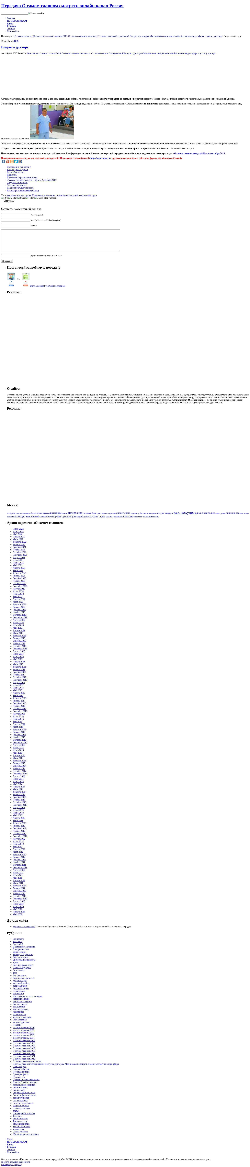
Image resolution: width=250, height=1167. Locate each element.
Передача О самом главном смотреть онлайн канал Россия (62, 5)
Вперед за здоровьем (23, 954)
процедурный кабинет (24, 1085)
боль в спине (36, 513)
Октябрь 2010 (19, 896)
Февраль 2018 (19, 667)
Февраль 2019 (19, 635)
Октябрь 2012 (19, 833)
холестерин (127, 516)
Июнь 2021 (18, 562)
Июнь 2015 (18, 750)
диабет (120, 512)
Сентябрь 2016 (20, 711)
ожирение (10, 516)
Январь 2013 (19, 825)
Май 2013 (17, 815)
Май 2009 (17, 914)
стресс (102, 516)
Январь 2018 (19, 669)
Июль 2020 (18, 591)
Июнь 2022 (18, 531)
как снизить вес (206, 512)
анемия (18, 513)
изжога (145, 513)
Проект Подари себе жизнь (26, 1079)
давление (105, 513)
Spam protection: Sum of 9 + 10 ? (46, 255)
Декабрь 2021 (19, 547)
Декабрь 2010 (19, 891)
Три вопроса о (20, 1121)
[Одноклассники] (12, 161)
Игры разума (19, 991)
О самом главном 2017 (24, 1045)
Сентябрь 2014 (20, 773)
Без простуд (18, 939)
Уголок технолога (21, 1126)
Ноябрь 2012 (19, 831)
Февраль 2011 (19, 885)
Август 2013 (19, 807)
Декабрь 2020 (19, 578)
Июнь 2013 (18, 812)
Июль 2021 (18, 560)
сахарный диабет (83, 517)
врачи (15, 962)
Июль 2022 (18, 529)
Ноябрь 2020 (19, 581)
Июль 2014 (18, 779)
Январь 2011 (19, 888)
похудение (56, 516)
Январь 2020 (19, 607)
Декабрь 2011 (19, 859)
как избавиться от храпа (19, 195)
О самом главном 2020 (24, 1053)
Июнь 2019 (18, 625)
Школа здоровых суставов (26, 1134)
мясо (241, 513)
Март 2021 (18, 570)
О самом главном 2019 (24, 1051)
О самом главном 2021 (24, 1056)
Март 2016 (18, 727)
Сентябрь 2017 (20, 680)
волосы (64, 513)
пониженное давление (67, 195)
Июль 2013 (18, 810)
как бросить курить (22, 1001)
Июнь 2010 (18, 906)
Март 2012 (18, 852)
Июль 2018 (18, 654)
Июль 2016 (18, 716)
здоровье (134, 513)
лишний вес (232, 512)
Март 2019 (18, 633)
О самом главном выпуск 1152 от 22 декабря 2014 (31, 180)
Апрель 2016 (19, 724)
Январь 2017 (19, 700)
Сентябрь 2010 (20, 898)
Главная (11, 18)
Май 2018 (17, 659)
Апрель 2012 (19, 849)
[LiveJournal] (24, 161)
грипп (99, 513)
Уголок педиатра (21, 1124)
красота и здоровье (22, 1017)
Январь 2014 (19, 794)
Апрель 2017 (19, 693)
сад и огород (19, 1090)
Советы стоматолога (23, 1103)
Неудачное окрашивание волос (22, 177)
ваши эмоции (19, 952)
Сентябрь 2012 (20, 836)
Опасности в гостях (16, 185)
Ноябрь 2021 (19, 549)
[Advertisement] (25, 75)
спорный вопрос (21, 1105)
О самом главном (23, 36)
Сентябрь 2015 (20, 742)
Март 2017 (18, 695)
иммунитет (153, 513)
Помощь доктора (21, 1071)
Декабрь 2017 (19, 672)
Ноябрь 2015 (19, 737)
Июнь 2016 (18, 719)
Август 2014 (19, 776)
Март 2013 (18, 820)
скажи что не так (21, 1098)
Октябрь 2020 (19, 583)
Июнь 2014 (18, 781)
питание (35, 516)
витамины (55, 512)
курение (222, 513)
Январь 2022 (19, 544)
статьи (16, 1111)
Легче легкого (20, 1019)
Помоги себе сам (21, 1069)
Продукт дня (19, 1077)
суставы (109, 517)
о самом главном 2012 (23, 1032)
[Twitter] (16, 161)
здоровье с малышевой (24, 926)
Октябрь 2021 (19, 552)
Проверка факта (21, 1074)
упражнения (117, 517)
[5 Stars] (38, 198)
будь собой (18, 944)
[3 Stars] (21, 198)
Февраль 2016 (19, 729)
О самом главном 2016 (24, 1043)
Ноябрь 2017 (19, 674)
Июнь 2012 (18, 844)
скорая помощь (20, 1100)
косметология (19, 1014)
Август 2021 (19, 557)
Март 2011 (18, 883)
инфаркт (169, 513)
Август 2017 (19, 682)
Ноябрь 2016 (19, 706)
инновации (18, 993)
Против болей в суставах (25, 1082)
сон (96, 516)
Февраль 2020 (19, 604)
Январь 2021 (19, 575)
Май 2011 (17, 878)
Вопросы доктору (15, 47)
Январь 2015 (19, 763)
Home (10, 1139)
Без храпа (17, 941)
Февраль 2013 (19, 823)
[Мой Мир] (20, 161)
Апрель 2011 (19, 880)
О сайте (11, 28)
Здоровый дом (20, 986)
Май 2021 (17, 565)
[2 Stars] (13, 198)
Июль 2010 (18, 904)
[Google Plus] (7, 161)
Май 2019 (17, 628)
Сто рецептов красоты (24, 1113)
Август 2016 (19, 713)
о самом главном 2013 (56, 36)
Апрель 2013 (19, 818)
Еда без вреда (19, 975)
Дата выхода (19, 970)
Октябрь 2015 (19, 740)
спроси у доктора (213, 36)
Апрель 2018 (19, 661)
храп (94, 195)
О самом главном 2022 (24, 1058)
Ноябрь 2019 (19, 612)
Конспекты (38, 36)
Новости (17, 1025)
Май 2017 (17, 690)
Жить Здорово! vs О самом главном (47, 286)
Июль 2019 (18, 622)
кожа (217, 513)
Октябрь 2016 (19, 708)
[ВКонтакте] (3, 161)
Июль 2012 (18, 841)
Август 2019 (19, 620)
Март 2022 (18, 539)
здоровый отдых (21, 988)
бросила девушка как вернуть (15, 1162)
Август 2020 (19, 588)
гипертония (75, 512)
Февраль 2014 (19, 792)
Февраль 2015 (19, 760)
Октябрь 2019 (19, 615)
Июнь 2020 (18, 594)
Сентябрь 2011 (20, 867)
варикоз (46, 513)
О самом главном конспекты (82, 36)
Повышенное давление (43, 195)
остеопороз (19, 516)
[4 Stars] (30, 198)
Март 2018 (18, 664)
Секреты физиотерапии (24, 1095)
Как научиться (20, 1004)
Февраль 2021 (19, 573)
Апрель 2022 (19, 536)
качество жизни (20, 1009)
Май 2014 (17, 784)
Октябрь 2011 (19, 865)
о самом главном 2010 (23, 1027)
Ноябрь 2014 (19, 768)
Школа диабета (20, 1131)
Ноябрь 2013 (19, 799)
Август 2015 (19, 745)
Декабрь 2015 (19, 734)
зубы (140, 513)
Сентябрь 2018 (20, 648)
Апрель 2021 (19, 568)
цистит (139, 516)
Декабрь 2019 (19, 609)
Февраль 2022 (19, 542)
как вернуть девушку (11, 1164)
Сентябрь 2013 (20, 805)
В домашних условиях (24, 946)
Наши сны (12, 174)
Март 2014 (18, 789)
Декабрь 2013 (19, 797)
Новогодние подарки (17, 169)
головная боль (89, 513)
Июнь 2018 (18, 656)
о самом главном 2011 (23, 1030)
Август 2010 (19, 901)
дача (15, 973)
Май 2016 (17, 721)
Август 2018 (19, 651)
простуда (66, 516)
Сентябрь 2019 (20, 617)
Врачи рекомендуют (23, 965)
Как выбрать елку (15, 172)
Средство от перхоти (17, 182)
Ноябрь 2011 (19, 862)
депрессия (112, 513)
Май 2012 (17, 846)
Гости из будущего (22, 967)
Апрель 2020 (19, 599)
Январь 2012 (19, 857)
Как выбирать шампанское (20, 188)
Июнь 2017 (18, 687)
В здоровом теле (21, 949)
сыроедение (85, 195)
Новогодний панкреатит (19, 167)
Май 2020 (17, 596)
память (28, 516)
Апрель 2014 (19, 786)
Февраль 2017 (19, 698)
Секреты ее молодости (24, 1092)
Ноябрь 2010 (19, 893)
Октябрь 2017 (19, 677)
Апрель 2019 (19, 630)
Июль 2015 (18, 747)
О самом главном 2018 (24, 1048)
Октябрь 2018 (19, 646)
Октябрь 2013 (19, 802)
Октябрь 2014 (19, 771)
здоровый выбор (21, 983)
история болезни (21, 999)
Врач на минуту (20, 957)
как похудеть (185, 512)
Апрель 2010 (19, 911)
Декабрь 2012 (19, 828)
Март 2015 (18, 758)
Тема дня (17, 1116)
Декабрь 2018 (19, 641)
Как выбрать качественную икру (23, 190)
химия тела (18, 1129)
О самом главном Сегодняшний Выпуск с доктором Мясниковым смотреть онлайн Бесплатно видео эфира (151, 36)
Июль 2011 (18, 872)
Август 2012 (19, 839)
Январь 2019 (19, 638)
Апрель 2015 (19, 755)
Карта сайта (13, 31)
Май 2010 (17, 909)
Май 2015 (17, 753)
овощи (246, 513)
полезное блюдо (46, 517)
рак (74, 516)
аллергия (11, 513)
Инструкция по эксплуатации (27, 996)
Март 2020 (18, 602)
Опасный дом (19, 1066)
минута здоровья (21, 1022)
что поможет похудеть (151, 516)
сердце (92, 516)
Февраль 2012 (19, 854)
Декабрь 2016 (19, 703)
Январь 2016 (19, 732)
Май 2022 (17, 534)
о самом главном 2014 (23, 1038)
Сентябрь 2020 (20, 586)
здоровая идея (19, 980)
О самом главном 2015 (24, 1040)
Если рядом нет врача (23, 978)
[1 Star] (5, 198)
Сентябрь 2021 (20, 555)
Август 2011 (19, 870)
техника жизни (20, 1118)
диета (127, 513)
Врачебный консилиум (24, 959)
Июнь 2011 (18, 875)
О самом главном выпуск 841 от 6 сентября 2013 (199, 153)
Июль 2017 (18, 685)
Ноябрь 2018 (19, 643)
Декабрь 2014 (19, 766)
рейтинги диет (20, 1087)
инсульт (160, 513)
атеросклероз (25, 513)
